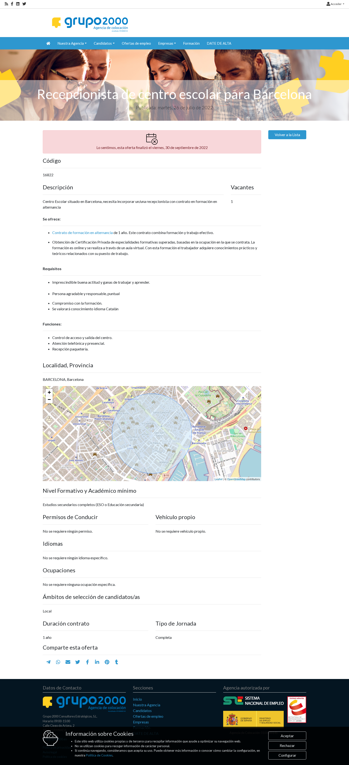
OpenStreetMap (236, 479)
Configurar (287, 755)
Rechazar (287, 745)
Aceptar (287, 735)
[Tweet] (77, 662)
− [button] (49, 399)
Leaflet (218, 479)
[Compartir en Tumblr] (116, 662)
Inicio (137, 699)
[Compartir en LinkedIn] (97, 662)
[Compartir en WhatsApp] (58, 662)
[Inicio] (89, 20)
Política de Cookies (99, 755)
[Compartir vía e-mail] (68, 662)
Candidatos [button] (103, 43)
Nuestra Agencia (146, 705)
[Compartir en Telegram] (48, 662)
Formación (191, 43)
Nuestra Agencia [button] (70, 43)
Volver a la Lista (287, 134)
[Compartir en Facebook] (87, 662)
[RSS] (6, 4)
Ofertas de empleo (136, 43)
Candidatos (142, 710)
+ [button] (49, 392)
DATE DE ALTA (219, 43)
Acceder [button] (336, 4)
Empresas (141, 722)
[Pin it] (107, 662)
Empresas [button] (165, 43)
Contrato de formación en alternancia (82, 232)
